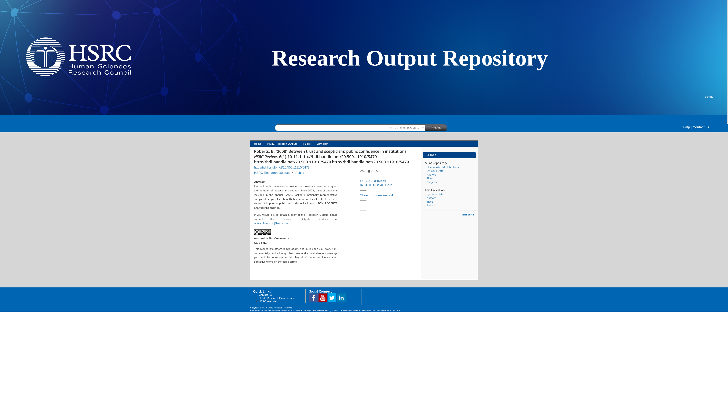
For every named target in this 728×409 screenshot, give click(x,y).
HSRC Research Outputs (282, 143)
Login (708, 97)
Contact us (701, 127)
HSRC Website (268, 301)
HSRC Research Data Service (277, 298)
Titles (430, 178)
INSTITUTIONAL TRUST (377, 185)
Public (307, 143)
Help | (687, 127)
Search (436, 127)
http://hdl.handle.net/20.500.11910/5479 (281, 167)
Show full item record (376, 195)
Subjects (432, 182)
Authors (431, 174)
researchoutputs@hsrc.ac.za (271, 223)
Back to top (468, 215)
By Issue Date (435, 170)
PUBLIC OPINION (373, 181)
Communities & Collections (443, 167)
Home (257, 143)
